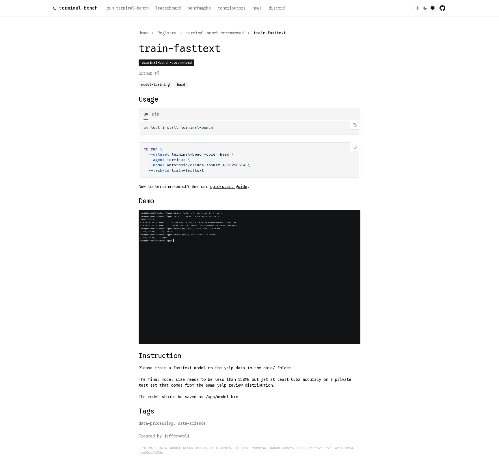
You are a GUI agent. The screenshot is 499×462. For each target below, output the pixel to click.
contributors (231, 8)
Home (143, 33)
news (257, 8)
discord (277, 8)
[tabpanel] (249, 128)
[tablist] (249, 114)
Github (145, 73)
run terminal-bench (127, 8)
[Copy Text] (354, 125)
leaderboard (168, 8)
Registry (167, 33)
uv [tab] (146, 114)
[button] (143, 339)
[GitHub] (442, 8)
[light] (417, 8)
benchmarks (199, 8)
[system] (432, 8)
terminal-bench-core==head (215, 33)
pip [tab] (155, 114)
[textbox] (158, 339)
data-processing (156, 423)
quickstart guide (228, 186)
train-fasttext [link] (270, 33)
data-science (192, 423)
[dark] (425, 8)
